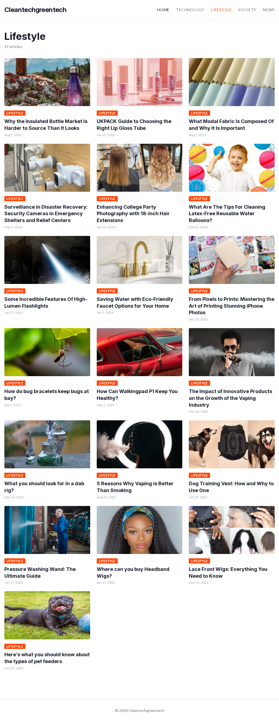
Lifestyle (221, 9)
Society (247, 9)
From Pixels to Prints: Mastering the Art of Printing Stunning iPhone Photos (231, 306)
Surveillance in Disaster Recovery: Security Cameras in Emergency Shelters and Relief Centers (46, 213)
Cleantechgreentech (35, 10)
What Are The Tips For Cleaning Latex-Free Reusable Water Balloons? (227, 213)
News (269, 9)
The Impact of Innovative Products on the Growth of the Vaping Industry (230, 398)
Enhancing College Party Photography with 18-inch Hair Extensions (133, 213)
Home (163, 9)
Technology (190, 9)
